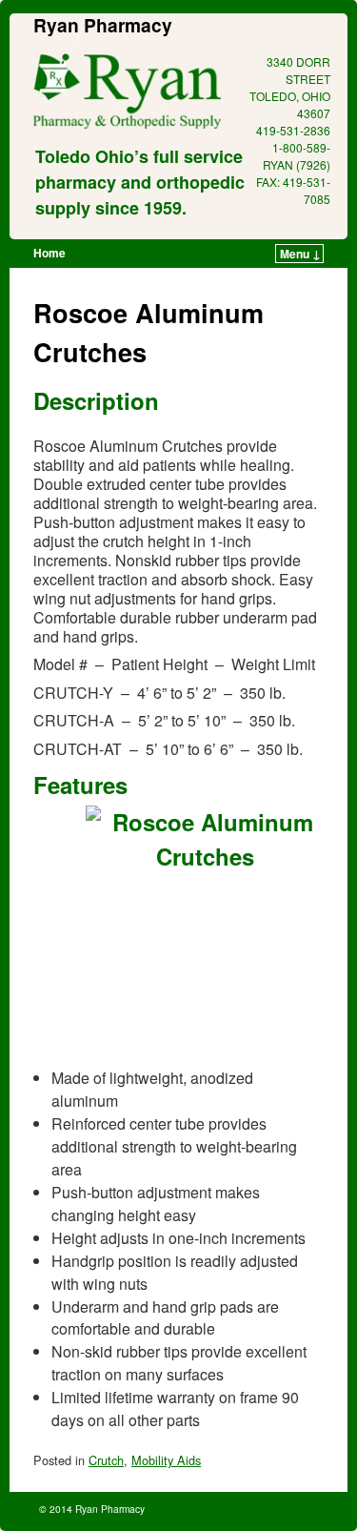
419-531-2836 (293, 130)
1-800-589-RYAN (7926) (296, 156)
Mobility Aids (166, 1460)
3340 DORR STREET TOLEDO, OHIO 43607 (289, 87)
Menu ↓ (300, 253)
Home (49, 252)
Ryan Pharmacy (102, 24)
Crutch (106, 1460)
